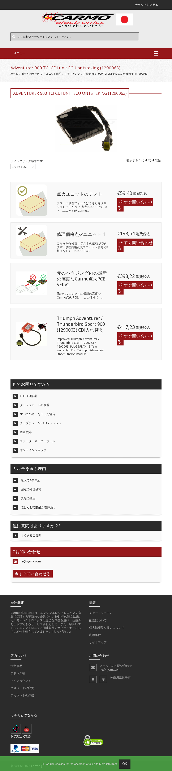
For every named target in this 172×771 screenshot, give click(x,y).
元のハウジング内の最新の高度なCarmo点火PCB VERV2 (82, 278)
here (114, 764)
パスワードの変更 (22, 688)
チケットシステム (101, 613)
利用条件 (95, 635)
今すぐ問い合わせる (135, 204)
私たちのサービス (32, 73)
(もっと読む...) (61, 631)
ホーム (14, 73)
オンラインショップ (33, 450)
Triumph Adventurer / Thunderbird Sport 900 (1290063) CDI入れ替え (81, 324)
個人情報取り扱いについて (106, 628)
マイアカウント (20, 681)
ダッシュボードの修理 (34, 405)
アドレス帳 (17, 673)
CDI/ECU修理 (28, 396)
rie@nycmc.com (30, 561)
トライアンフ (72, 73)
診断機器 (26, 432)
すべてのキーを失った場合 (37, 414)
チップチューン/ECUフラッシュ (40, 423)
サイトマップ (98, 642)
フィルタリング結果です (26, 161)
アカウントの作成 (22, 695)
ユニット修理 (53, 73)
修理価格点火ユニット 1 (81, 234)
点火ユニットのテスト (80, 194)
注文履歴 (16, 666)
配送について (98, 620)
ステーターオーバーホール (37, 441)
